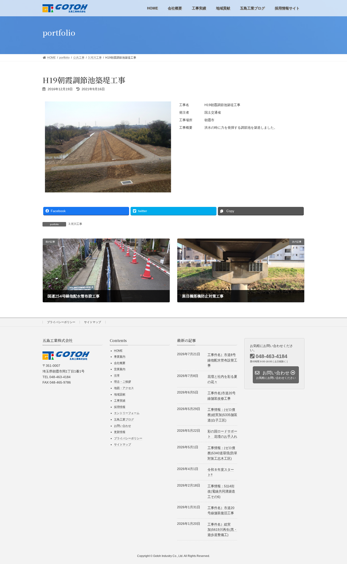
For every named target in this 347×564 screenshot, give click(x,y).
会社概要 (119, 362)
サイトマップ (92, 322)
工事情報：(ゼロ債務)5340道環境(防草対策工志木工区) (222, 453)
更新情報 (119, 432)
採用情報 (119, 406)
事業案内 (119, 356)
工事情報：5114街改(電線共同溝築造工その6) (221, 491)
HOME (118, 350)
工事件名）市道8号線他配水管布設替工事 (222, 360)
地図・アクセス (124, 388)
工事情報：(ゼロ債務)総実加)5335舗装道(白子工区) (222, 414)
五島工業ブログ (124, 419)
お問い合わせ (122, 425)
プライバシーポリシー (61, 322)
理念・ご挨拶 (122, 381)
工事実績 (119, 400)
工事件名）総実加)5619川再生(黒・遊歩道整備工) (222, 529)
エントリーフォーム (127, 413)
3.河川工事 (75, 224)
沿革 (117, 375)
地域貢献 (119, 394)
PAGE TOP (330, 536)
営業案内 (119, 369)
